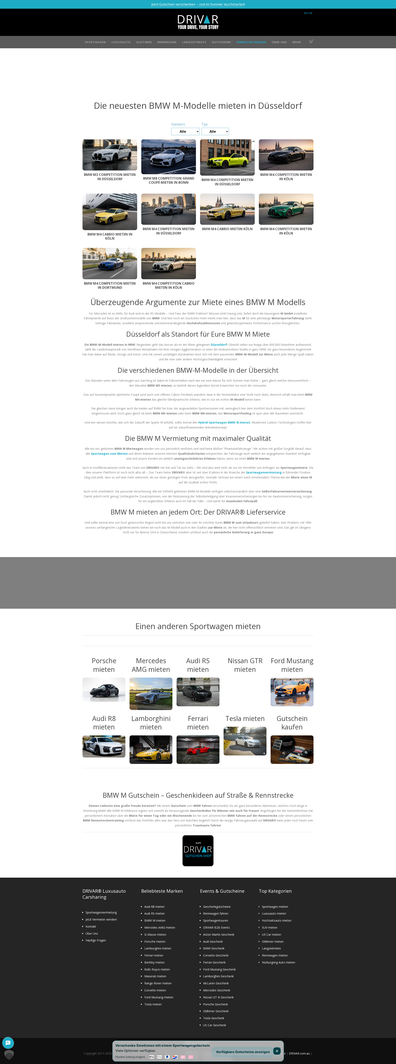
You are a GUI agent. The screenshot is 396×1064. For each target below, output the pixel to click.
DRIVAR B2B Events (216, 927)
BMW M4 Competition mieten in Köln (286, 176)
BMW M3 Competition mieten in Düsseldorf (110, 176)
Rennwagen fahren (215, 913)
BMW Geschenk (213, 948)
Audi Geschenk (213, 941)
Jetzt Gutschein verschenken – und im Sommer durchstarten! (198, 4)
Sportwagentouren (215, 920)
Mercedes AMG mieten (159, 927)
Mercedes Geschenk (216, 990)
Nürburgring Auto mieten (278, 962)
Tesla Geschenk (213, 1018)
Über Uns (279, 42)
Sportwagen (95, 42)
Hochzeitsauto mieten (276, 920)
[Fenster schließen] (277, 1051)
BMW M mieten (154, 920)
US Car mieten (271, 934)
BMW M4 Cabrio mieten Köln (227, 229)
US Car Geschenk (214, 1025)
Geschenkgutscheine (217, 907)
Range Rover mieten (158, 983)
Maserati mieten (155, 976)
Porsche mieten (154, 941)
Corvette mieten (155, 990)
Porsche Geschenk (215, 1004)
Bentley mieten (154, 962)
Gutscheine (221, 42)
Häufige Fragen (96, 940)
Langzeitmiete (194, 42)
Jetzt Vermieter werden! (101, 919)
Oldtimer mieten (273, 941)
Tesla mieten (153, 1004)
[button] (9, 1055)
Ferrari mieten (153, 955)
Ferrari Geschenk (214, 962)
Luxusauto (121, 42)
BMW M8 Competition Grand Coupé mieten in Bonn (168, 180)
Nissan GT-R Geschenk (218, 997)
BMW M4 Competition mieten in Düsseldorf (227, 182)
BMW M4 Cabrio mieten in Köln (109, 236)
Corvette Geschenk (216, 955)
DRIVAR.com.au (299, 1053)
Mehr (296, 42)
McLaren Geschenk (216, 983)
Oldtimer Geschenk (216, 1011)
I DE (310, 13)
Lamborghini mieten (157, 948)
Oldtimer (144, 42)
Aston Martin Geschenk (218, 934)
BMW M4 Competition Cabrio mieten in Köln (168, 285)
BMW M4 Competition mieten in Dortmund (110, 285)
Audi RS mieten (154, 913)
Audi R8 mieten (154, 907)
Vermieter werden (251, 42)
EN (305, 13)
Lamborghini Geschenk (218, 976)
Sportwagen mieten (275, 907)
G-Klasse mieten (155, 934)
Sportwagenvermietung (101, 912)
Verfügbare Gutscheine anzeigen (243, 1052)
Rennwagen (167, 42)
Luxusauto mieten (274, 913)
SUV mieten (269, 927)
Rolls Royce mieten (157, 969)
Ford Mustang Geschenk (219, 969)
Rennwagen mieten (275, 955)
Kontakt (91, 926)
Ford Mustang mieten (158, 997)
